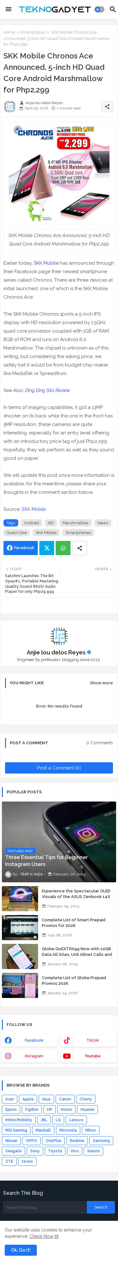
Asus (46, 1099)
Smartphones (33, 32)
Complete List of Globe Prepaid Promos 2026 (74, 980)
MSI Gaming (16, 1130)
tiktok (93, 1040)
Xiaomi (93, 1151)
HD (51, 523)
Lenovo (76, 1120)
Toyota (55, 1151)
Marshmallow (76, 523)
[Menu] (8, 9)
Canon (65, 1099)
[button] (99, 9)
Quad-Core (17, 532)
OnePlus (53, 1140)
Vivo (74, 1151)
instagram (34, 1056)
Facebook (24, 547)
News (103, 523)
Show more (101, 683)
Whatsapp (63, 548)
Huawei (87, 1109)
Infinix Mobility (18, 1120)
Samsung (101, 1140)
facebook (34, 1040)
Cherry (86, 1099)
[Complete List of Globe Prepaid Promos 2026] (20, 985)
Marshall (43, 1130)
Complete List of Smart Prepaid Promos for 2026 (73, 923)
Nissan (11, 1140)
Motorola (68, 1130)
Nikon (90, 1130)
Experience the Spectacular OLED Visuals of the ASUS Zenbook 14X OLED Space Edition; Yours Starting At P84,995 (77, 900)
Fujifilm (31, 1109)
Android (31, 523)
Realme (77, 1140)
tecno (27, 1161)
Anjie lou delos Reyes (56, 652)
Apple (28, 1099)
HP (49, 1109)
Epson (11, 1109)
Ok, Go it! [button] (21, 1250)
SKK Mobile (46, 263)
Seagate (13, 1151)
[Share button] (79, 548)
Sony (35, 1151)
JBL (44, 1120)
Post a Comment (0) (59, 768)
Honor (66, 1109)
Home (9, 32)
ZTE (9, 1161)
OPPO (31, 1140)
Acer (9, 1099)
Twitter (46, 548)
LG (58, 1120)
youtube (93, 1056)
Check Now (41, 1236)
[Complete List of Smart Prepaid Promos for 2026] (20, 927)
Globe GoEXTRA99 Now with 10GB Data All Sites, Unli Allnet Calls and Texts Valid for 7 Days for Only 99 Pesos (77, 957)
